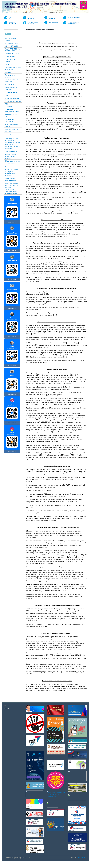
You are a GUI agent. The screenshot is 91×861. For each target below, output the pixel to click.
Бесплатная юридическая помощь (12, 111)
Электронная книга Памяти (11, 125)
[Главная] (3, 7)
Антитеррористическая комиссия (13, 135)
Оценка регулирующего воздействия (13, 68)
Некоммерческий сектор (11, 115)
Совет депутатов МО (12, 98)
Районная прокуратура (13, 101)
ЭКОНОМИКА (9, 72)
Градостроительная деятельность (74, 22)
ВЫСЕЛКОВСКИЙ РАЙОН (10, 39)
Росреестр (8, 95)
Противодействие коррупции (11, 89)
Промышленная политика (10, 76)
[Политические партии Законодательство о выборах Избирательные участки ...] (24, 24)
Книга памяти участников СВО (10, 120)
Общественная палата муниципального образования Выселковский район (12, 164)
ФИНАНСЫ (8, 64)
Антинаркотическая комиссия (11, 130)
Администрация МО (14, 17)
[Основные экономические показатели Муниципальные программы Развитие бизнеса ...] (45, 19)
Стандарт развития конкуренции (11, 81)
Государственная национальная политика (10, 156)
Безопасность (53, 23)
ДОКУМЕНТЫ (9, 85)
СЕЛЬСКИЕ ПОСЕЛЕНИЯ (13, 43)
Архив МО (8, 107)
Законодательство (74, 18)
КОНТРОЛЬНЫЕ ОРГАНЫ (10, 60)
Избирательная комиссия (33, 22)
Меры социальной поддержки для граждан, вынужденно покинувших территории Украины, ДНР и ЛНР (12, 143)
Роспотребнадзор (11, 151)
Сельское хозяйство (12, 22)
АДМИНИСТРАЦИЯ (11, 46)
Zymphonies (81, 858)
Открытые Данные (11, 92)
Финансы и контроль (52, 17)
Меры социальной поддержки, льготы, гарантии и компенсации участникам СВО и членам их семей (11, 188)
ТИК (6, 104)
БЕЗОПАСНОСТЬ (10, 57)
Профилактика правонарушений (11, 179)
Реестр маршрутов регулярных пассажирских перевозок (11, 173)
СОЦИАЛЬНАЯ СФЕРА (12, 54)
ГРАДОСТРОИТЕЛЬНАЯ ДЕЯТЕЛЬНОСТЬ (12, 50)
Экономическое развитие (33, 17)
